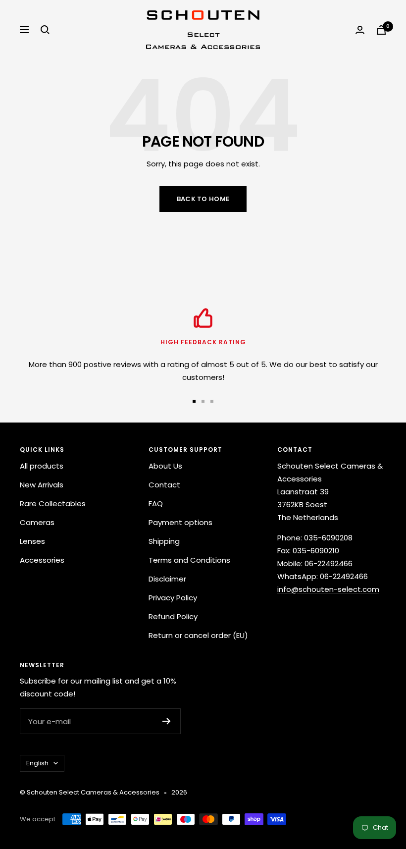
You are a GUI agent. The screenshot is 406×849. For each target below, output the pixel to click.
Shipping (164, 541)
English (37, 763)
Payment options (180, 522)
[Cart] (381, 30)
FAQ (156, 503)
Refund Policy (173, 616)
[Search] (45, 29)
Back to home (203, 199)
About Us (165, 466)
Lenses (32, 541)
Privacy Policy (173, 597)
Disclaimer (167, 579)
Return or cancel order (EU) (198, 635)
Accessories (42, 560)
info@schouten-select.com (328, 589)
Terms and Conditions (189, 560)
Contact (164, 484)
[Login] (359, 30)
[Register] (166, 721)
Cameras (37, 522)
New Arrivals (41, 484)
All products (41, 466)
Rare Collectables (53, 503)
